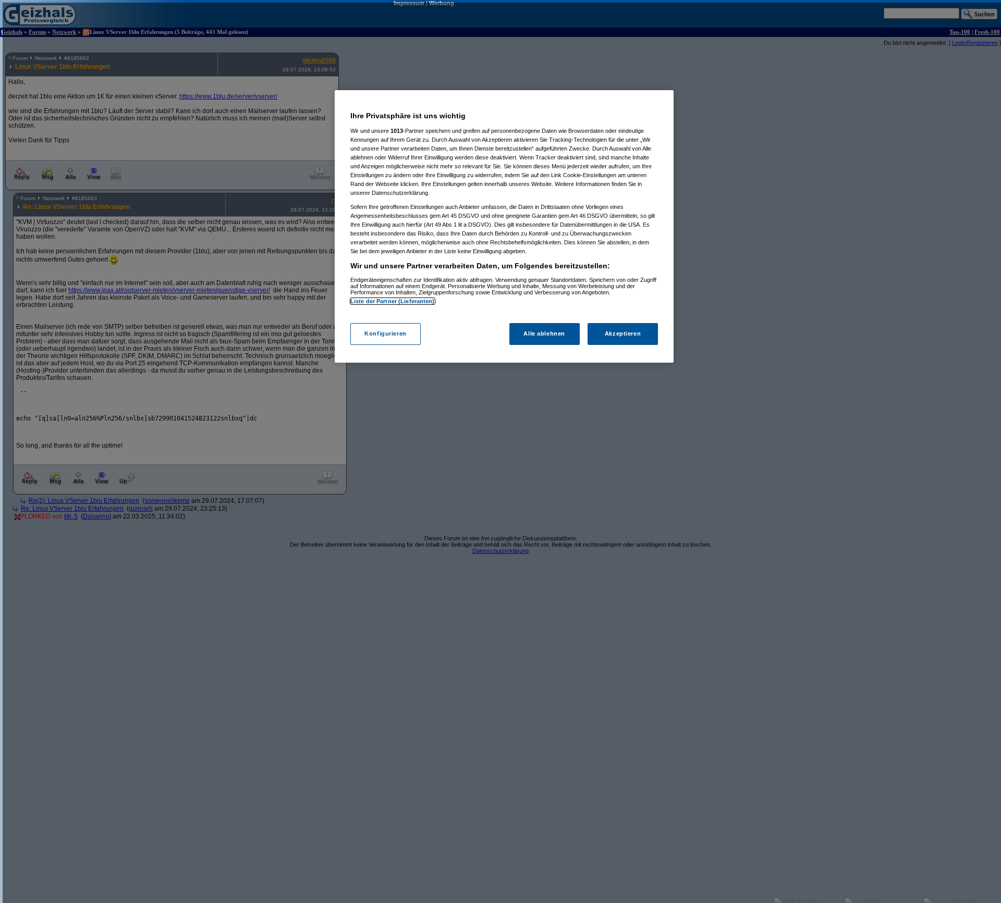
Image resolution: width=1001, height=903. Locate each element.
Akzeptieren (623, 334)
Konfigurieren (385, 334)
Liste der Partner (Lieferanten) (392, 301)
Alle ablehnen (544, 334)
